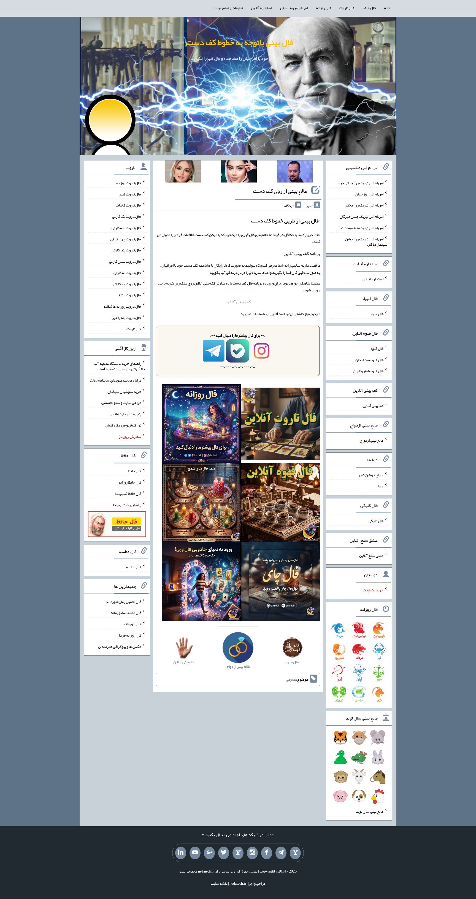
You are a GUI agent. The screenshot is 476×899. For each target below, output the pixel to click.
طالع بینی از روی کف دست (280, 190)
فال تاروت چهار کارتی (125, 239)
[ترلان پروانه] (239, 172)
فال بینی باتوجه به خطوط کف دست (239, 42)
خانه (387, 8)
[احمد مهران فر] (295, 172)
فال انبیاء (376, 314)
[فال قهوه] (280, 504)
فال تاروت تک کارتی (126, 216)
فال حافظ (369, 8)
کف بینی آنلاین (238, 301)
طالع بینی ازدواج (371, 440)
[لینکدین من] (180, 853)
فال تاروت (346, 8)
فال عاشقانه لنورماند (125, 612)
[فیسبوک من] (266, 853)
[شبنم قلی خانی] (183, 172)
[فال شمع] (201, 504)
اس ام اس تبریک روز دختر (364, 205)
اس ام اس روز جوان (369, 194)
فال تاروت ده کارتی (127, 284)
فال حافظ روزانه (129, 482)
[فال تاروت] (280, 425)
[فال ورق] (201, 582)
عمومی (291, 679)
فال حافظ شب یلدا (128, 493)
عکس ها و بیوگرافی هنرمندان (119, 646)
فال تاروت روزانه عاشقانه (122, 306)
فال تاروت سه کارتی (126, 228)
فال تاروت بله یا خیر (126, 317)
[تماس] (238, 853)
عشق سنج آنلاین (371, 555)
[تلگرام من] (280, 853)
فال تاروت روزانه (128, 183)
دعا (380, 486)
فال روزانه (323, 8)
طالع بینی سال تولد (369, 811)
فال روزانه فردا (130, 635)
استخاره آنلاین (261, 8)
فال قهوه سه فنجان (369, 359)
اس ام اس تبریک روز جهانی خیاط (360, 183)
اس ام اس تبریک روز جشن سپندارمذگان (366, 241)
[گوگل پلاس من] (209, 853)
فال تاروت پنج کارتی (126, 250)
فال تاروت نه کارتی (127, 273)
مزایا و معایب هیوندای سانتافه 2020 (115, 380)
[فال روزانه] (201, 425)
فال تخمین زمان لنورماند (123, 601)
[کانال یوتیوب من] (195, 853)
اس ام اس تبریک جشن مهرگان (361, 216)
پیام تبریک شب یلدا (127, 504)
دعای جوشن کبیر (370, 475)
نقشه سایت (219, 883)
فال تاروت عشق (129, 295)
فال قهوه (376, 348)
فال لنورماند (132, 624)
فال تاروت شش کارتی (125, 261)
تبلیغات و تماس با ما (228, 8)
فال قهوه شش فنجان (368, 371)
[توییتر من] (223, 853)
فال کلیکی (376, 521)
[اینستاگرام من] (252, 853)
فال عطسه (133, 567)
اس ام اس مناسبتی (294, 8)
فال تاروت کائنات (128, 205)
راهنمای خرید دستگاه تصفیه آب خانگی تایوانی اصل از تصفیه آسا (119, 366)
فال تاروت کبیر (130, 194)
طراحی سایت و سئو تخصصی (121, 402)
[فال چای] (280, 582)
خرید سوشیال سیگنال (124, 391)
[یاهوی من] (295, 853)
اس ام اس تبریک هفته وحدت (362, 228)
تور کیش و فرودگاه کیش (123, 425)
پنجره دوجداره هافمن (125, 414)
